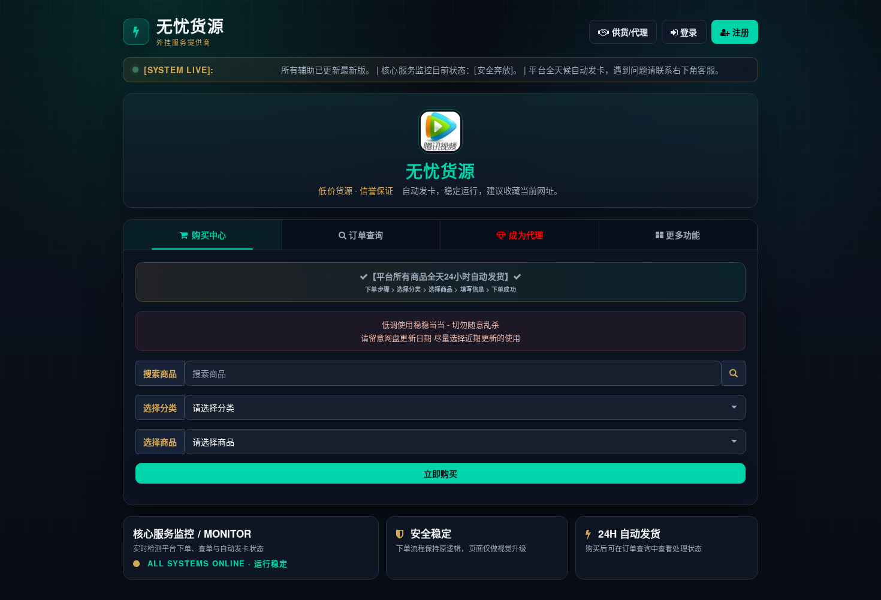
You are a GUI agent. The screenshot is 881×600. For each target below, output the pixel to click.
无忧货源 (440, 170)
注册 (739, 32)
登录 (687, 32)
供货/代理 (629, 32)
